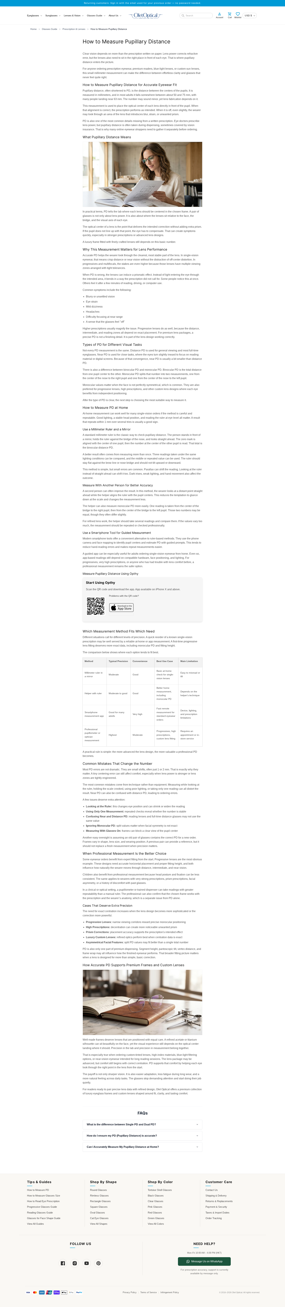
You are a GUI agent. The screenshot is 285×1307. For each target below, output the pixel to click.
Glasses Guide (49, 29)
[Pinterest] (98, 1263)
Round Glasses (98, 1190)
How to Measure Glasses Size (43, 1195)
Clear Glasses (155, 1201)
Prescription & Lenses (74, 29)
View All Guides (35, 1223)
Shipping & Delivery (216, 1195)
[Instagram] (74, 1263)
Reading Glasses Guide (40, 1212)
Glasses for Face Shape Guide (43, 1218)
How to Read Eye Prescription (43, 1201)
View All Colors (156, 1223)
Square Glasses (99, 1206)
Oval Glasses (97, 1212)
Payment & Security (216, 1206)
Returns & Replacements (219, 1201)
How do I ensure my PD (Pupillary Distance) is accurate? (122, 1135)
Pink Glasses (155, 1206)
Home (33, 29)
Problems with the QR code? (124, 596)
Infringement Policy (169, 1292)
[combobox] (198, 15)
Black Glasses (156, 1195)
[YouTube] (86, 1263)
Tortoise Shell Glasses (160, 1190)
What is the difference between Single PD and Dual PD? (121, 1124)
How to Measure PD (38, 1190)
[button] (34, 15)
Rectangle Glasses (100, 1201)
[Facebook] (63, 1263)
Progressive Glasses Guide (42, 1206)
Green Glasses (156, 1218)
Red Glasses (155, 1212)
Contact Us (212, 1190)
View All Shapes (98, 1223)
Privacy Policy (130, 1292)
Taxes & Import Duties (217, 1212)
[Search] (183, 15)
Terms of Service (148, 1292)
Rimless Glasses (99, 1195)
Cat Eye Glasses (99, 1218)
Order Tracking (214, 1218)
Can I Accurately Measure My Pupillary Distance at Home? (123, 1147)
